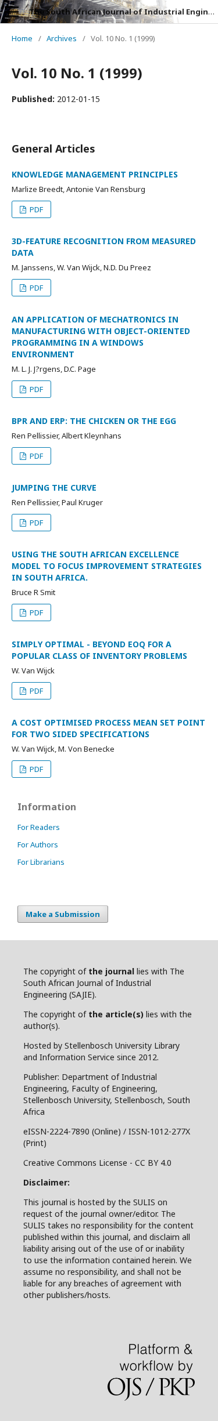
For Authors (37, 844)
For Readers (38, 827)
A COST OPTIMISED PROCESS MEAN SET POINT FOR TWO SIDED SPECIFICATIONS (108, 728)
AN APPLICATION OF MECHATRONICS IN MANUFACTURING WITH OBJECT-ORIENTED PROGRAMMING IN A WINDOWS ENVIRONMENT (101, 337)
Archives (62, 38)
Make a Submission (63, 914)
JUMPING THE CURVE (54, 487)
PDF (35, 209)
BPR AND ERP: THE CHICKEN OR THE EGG (94, 420)
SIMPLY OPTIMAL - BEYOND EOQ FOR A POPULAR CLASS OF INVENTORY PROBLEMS (99, 650)
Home (22, 38)
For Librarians (41, 862)
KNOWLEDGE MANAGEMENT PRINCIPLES (95, 174)
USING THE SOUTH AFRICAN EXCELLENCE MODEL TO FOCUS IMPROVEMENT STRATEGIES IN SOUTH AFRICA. (107, 566)
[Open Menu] (11, 11)
